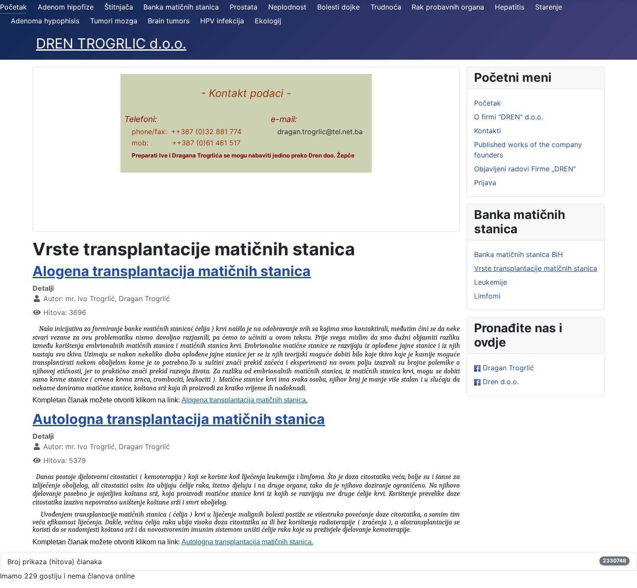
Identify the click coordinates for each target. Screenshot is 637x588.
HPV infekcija (222, 20)
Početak (13, 7)
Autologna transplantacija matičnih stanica (178, 419)
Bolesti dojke (338, 7)
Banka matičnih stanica (181, 7)
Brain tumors (168, 20)
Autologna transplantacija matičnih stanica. (247, 542)
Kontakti (487, 130)
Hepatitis (509, 7)
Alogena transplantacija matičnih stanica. (245, 400)
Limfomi (487, 296)
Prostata (243, 7)
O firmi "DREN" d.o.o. (508, 116)
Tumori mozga (113, 20)
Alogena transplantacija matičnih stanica (171, 271)
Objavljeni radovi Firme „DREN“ (525, 168)
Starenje (548, 7)
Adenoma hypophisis (45, 20)
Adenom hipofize (66, 7)
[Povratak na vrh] (622, 572)
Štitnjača (118, 7)
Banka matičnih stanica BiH (518, 254)
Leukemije (490, 282)
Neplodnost (287, 7)
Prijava (485, 182)
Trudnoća (385, 7)
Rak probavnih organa (448, 7)
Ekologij (268, 20)
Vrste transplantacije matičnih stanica (535, 268)
